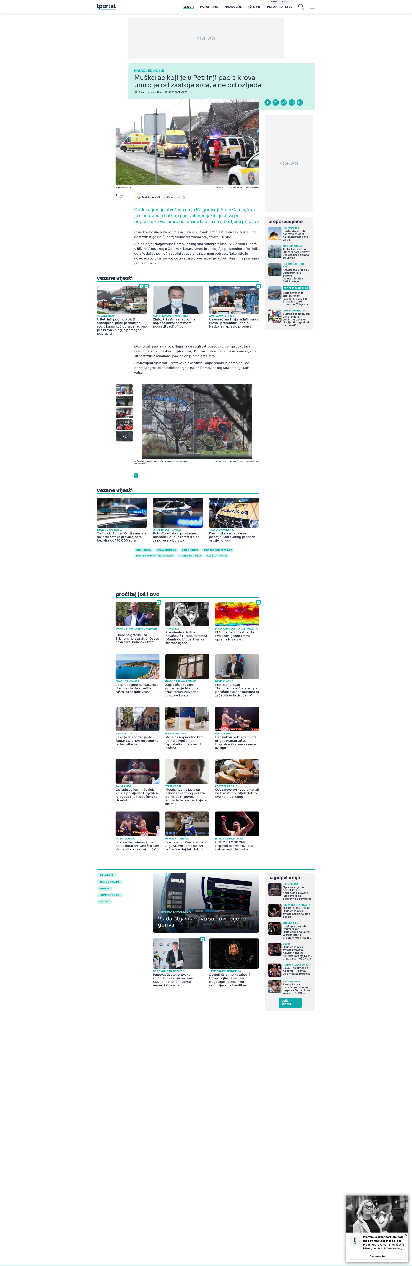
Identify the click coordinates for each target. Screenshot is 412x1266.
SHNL (257, 7)
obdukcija (143, 550)
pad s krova (190, 550)
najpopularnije (284, 877)
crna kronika (166, 550)
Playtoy (286, 2)
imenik (274, 2)
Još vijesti (287, 1002)
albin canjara (217, 555)
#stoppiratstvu (280, 7)
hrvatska (106, 875)
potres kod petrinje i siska (154, 555)
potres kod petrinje (218, 550)
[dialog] (377, 1229)
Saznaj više (377, 1256)
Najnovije (233, 7)
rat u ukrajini (109, 881)
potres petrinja (190, 555)
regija (104, 888)
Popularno (209, 7)
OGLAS (206, 38)
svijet (104, 901)
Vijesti (188, 7)
